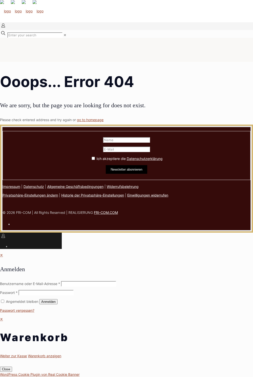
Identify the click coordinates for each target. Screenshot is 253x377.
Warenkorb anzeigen (44, 356)
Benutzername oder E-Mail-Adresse (30, 284)
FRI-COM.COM (106, 212)
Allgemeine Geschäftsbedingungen (75, 186)
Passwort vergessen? (17, 310)
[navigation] (126, 337)
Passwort (9, 292)
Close (6, 369)
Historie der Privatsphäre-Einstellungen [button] (92, 195)
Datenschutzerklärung (145, 158)
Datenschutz (33, 186)
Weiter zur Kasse (13, 356)
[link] (64, 35)
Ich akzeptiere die (129, 158)
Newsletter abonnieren (126, 169)
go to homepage (90, 120)
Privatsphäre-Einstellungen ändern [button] (30, 195)
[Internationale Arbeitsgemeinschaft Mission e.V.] (21, 11)
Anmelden (48, 302)
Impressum (11, 186)
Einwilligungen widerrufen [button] (147, 195)
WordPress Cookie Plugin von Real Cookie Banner (40, 374)
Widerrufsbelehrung (123, 186)
